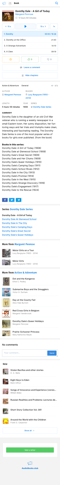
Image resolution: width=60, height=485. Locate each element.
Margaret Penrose (24, 14)
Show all (28, 430)
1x (54, 26)
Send (52, 353)
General (24, 85)
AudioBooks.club (30, 460)
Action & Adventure (10, 85)
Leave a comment (31, 67)
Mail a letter (30, 450)
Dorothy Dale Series (21, 209)
